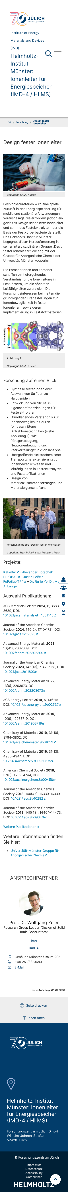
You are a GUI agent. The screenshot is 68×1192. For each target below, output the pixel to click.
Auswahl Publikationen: (27, 596)
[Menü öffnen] (57, 53)
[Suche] (48, 53)
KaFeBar (9, 572)
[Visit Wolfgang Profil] (31, 914)
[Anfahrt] (63, 604)
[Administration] (63, 580)
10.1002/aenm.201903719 (22, 723)
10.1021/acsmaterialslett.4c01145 (28, 615)
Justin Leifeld (33, 577)
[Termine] (63, 612)
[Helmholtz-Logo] (34, 1186)
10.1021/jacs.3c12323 (19, 634)
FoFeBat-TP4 (13, 581)
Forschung (22, 122)
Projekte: (12, 562)
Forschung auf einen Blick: (30, 380)
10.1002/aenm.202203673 (23, 690)
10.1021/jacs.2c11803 (19, 672)
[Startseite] (9, 122)
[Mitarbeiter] (63, 588)
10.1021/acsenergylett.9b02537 (35, 704)
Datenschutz (34, 1169)
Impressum (34, 1165)
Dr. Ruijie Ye (39, 581)
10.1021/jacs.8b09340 (27, 817)
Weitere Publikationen (19, 827)
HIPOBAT (10, 577)
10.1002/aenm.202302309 (23, 653)
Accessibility (34, 1173)
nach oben (36, 1018)
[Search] (49, 53)
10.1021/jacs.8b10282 (27, 798)
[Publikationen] (63, 596)
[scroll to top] (55, 1179)
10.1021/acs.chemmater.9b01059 (28, 742)
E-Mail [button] (19, 967)
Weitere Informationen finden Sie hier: (33, 839)
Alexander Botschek (37, 572)
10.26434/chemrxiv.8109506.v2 (27, 761)
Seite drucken (36, 1005)
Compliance (34, 1177)
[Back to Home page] (29, 19)
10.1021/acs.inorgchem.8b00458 (28, 780)
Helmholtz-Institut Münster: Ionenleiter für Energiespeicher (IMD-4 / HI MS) (31, 75)
